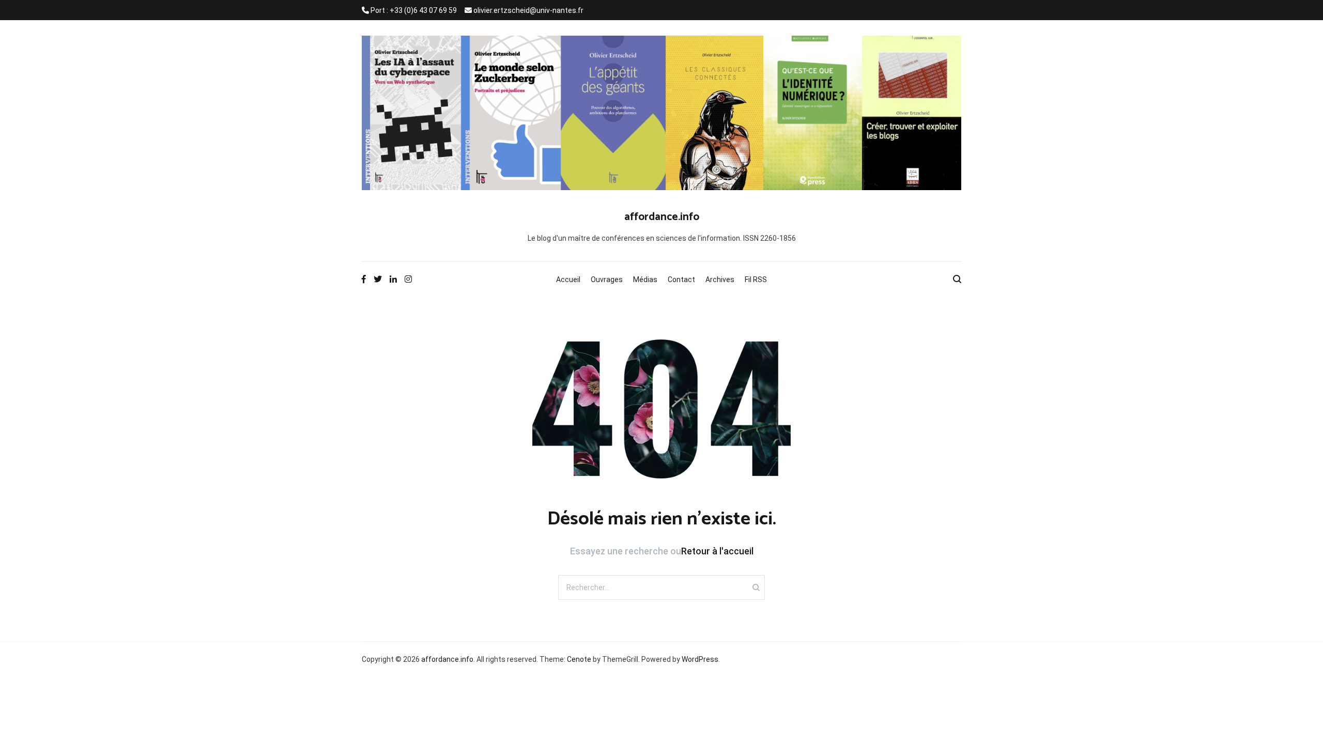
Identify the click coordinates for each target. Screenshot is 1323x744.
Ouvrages (607, 279)
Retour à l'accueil (717, 551)
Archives (719, 279)
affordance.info (661, 217)
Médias (645, 279)
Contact (681, 279)
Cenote (579, 659)
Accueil (568, 279)
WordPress (700, 659)
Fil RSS (756, 279)
